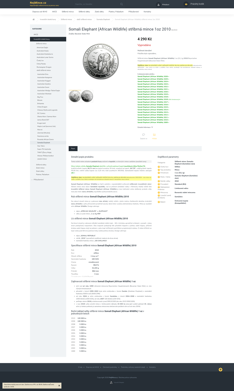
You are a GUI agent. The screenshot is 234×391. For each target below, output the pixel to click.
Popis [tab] (73, 148)
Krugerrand (41, 123)
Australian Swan (43, 87)
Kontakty (152, 367)
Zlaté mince (40, 168)
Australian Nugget (44, 81)
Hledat (121, 4)
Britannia (40, 103)
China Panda (41, 64)
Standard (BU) (180, 184)
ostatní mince (42, 159)
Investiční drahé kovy (42, 39)
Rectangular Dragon (44, 67)
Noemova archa (43, 136)
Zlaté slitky (40, 171)
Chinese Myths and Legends (47, 110)
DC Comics (41, 113)
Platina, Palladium (42, 174)
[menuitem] (40, 11)
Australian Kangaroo (44, 77)
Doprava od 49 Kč (92, 367)
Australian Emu (42, 74)
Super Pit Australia (44, 149)
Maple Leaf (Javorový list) (46, 126)
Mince (177, 170)
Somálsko (179, 197)
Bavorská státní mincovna (185, 192)
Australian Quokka (44, 84)
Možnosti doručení (145, 50)
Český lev (40, 60)
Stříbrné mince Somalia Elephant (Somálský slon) (185, 162)
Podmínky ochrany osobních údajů (133, 367)
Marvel (39, 130)
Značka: (79, 34)
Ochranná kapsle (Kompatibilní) (181, 202)
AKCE (36, 34)
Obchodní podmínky (110, 367)
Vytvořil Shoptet (119, 382)
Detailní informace (144, 127)
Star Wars (41, 146)
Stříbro (177, 167)
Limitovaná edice (181, 188)
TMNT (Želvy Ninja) (44, 152)
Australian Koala (43, 51)
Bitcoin (39, 100)
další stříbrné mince (44, 70)
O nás (80, 367)
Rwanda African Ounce (45, 139)
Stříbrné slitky (41, 165)
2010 (177, 181)
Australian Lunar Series (45, 57)
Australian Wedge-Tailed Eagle (48, 90)
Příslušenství (38, 179)
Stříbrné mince (41, 44)
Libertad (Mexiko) (43, 133)
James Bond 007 (43, 120)
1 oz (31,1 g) (179, 173)
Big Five (40, 97)
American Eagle (42, 47)
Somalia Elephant (43, 143)
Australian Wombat (44, 94)
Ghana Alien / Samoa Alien (46, 116)
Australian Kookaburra (45, 54)
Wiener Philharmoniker (45, 156)
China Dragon (42, 107)
